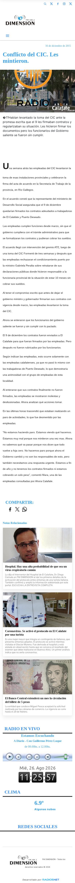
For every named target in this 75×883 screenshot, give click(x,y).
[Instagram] (64, 4)
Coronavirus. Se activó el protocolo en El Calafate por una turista (35, 633)
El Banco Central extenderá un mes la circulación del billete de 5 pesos (35, 700)
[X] (51, 4)
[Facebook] (58, 4)
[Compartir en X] (17, 510)
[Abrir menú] (7, 36)
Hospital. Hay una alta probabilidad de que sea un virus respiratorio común (36, 568)
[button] (45, 4)
